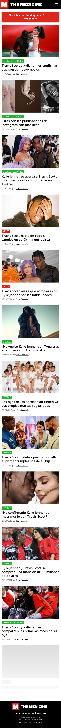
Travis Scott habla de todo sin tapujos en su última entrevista (27, 233)
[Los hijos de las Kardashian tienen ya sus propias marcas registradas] (30, 377)
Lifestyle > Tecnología (13, 116)
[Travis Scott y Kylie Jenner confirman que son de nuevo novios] (30, 41)
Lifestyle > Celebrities (13, 61)
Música (6, 231)
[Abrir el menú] (56, 4)
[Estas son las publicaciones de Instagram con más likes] (30, 96)
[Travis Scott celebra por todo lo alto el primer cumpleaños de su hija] (30, 432)
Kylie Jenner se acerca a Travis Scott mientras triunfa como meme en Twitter (29, 174)
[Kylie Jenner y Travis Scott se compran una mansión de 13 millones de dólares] (30, 543)
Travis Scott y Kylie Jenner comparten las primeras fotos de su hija (28, 624)
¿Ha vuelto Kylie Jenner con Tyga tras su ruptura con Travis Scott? (28, 344)
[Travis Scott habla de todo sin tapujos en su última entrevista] (30, 211)
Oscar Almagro (22, 639)
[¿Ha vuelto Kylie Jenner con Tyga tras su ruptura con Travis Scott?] (30, 321)
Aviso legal (41, 713)
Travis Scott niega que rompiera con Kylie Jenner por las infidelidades (29, 288)
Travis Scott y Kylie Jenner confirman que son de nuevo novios (30, 63)
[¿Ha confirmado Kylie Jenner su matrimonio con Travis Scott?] (30, 487)
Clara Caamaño (22, 74)
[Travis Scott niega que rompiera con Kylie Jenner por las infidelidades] (30, 266)
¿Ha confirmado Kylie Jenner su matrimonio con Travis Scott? (29, 510)
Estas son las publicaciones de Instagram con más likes (30, 116)
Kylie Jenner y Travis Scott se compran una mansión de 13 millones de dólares (30, 565)
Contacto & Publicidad (24, 713)
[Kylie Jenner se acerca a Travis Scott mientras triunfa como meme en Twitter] (30, 151)
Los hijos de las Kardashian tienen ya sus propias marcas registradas (27, 399)
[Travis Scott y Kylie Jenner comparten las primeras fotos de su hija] (30, 602)
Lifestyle (7, 342)
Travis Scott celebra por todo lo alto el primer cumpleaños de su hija (25, 454)
